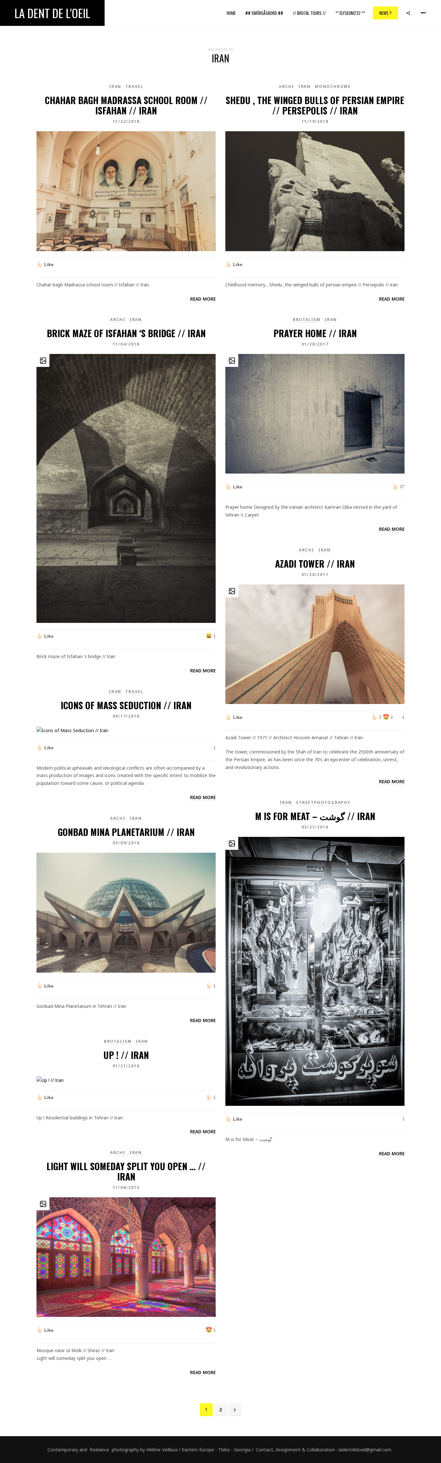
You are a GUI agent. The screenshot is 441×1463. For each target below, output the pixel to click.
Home (231, 13)
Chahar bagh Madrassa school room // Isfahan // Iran (126, 105)
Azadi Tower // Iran (315, 563)
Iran (115, 86)
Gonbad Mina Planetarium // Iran (126, 831)
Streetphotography (323, 802)
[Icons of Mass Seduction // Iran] (72, 730)
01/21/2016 (126, 1066)
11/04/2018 (126, 344)
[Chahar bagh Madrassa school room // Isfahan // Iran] (126, 190)
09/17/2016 (126, 716)
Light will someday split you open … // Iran (126, 1171)
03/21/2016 (315, 827)
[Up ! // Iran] (50, 1079)
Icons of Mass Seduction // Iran (126, 705)
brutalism (307, 319)
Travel (134, 86)
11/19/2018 (315, 121)
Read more (203, 299)
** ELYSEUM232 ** (350, 13)
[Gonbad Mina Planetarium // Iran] (126, 912)
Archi (286, 86)
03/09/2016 (126, 843)
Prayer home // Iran (315, 333)
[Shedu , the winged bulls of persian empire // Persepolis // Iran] (315, 190)
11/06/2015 (126, 1187)
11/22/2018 (126, 121)
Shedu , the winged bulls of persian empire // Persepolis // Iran (315, 105)
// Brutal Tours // (309, 13)
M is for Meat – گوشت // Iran (315, 816)
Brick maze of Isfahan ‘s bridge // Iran (126, 333)
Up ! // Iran (126, 1055)
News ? (385, 13)
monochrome (333, 86)
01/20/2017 (315, 344)
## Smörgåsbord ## (264, 13)
